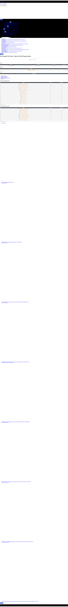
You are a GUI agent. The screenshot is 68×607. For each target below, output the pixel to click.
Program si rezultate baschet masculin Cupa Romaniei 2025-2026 (11, 27)
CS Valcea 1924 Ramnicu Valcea (24, 86)
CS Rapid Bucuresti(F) (24, 110)
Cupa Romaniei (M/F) (4, 26)
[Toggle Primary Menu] (1, 19)
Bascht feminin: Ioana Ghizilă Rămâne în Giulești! (8, 46)
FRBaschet (2, 78)
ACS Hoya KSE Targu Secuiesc (31, 70)
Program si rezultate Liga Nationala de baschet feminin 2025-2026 (11, 24)
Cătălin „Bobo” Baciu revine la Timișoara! (7, 42)
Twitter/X (3, 2)
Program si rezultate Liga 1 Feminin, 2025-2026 (9, 25)
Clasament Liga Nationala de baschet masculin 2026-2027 (10, 32)
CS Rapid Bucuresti (24, 83)
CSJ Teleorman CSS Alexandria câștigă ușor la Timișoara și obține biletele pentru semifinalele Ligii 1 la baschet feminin (16, 601)
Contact (3, 35)
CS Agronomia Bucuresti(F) (24, 117)
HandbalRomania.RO (4, 76)
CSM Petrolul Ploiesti (24, 93)
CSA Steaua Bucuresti (24, 87)
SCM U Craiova (24, 100)
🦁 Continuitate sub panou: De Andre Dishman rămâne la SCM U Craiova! (11, 45)
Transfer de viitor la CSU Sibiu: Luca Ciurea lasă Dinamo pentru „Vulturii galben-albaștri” (13, 43)
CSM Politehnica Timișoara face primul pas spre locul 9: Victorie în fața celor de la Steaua (13, 421)
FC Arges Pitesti (23, 39)
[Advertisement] (34, 12)
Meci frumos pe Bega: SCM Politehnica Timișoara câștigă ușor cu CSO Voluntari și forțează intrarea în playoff (15, 541)
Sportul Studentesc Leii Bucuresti (24, 115)
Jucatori (3, 29)
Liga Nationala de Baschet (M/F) (6, 22)
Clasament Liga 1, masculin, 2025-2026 (8, 33)
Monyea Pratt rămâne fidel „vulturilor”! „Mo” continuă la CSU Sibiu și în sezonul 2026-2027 (13, 49)
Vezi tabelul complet (2, 104)
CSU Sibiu (24, 97)
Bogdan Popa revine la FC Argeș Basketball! (7, 52)
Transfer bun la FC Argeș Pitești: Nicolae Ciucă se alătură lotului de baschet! (11, 39)
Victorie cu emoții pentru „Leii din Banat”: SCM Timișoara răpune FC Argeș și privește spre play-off (14, 481)
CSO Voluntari (31, 541)
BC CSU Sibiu (26, 43)
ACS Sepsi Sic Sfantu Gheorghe (24, 108)
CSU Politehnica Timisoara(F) (24, 118)
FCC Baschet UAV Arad (31, 69)
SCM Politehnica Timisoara (34, 601)
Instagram (3, 1)
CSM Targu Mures (24, 94)
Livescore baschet (4, 77)
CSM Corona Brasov (24, 90)
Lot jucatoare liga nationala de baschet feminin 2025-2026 (10, 30)
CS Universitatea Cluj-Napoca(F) (24, 114)
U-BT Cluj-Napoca (24, 101)
